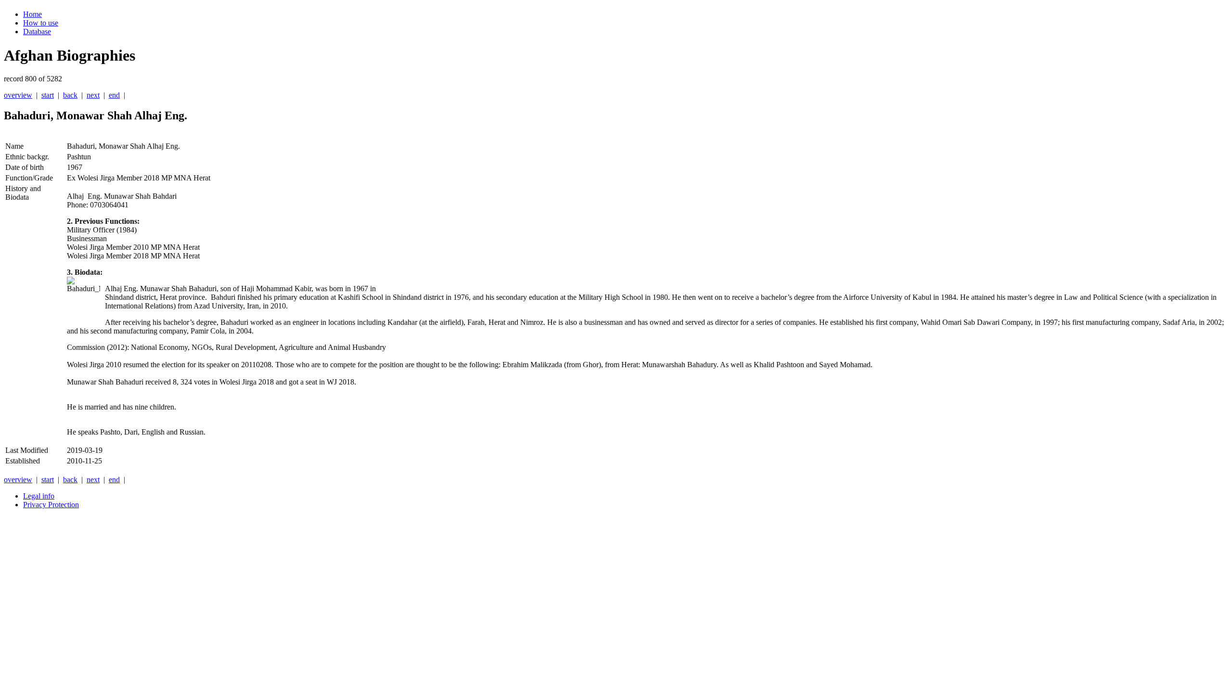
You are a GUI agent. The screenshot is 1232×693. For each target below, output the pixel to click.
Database (37, 31)
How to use (40, 23)
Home (32, 14)
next (93, 95)
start (47, 95)
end (114, 95)
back (70, 95)
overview (18, 95)
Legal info (38, 496)
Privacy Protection (51, 504)
